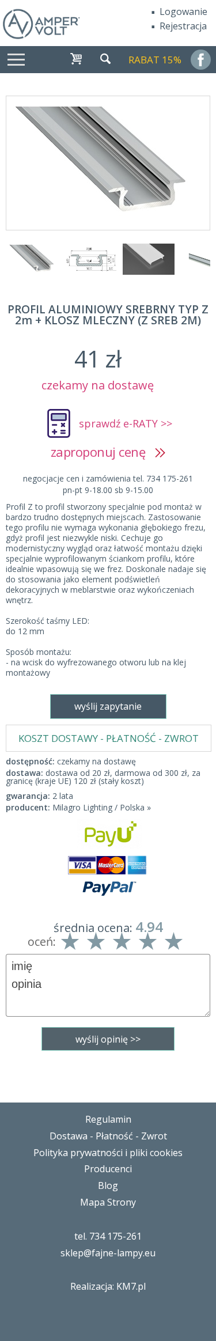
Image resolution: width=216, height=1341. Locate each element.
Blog (108, 1185)
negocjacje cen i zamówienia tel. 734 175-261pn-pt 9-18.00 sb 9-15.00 (108, 484)
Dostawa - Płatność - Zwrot (108, 1136)
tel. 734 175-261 (108, 1236)
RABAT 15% (154, 59)
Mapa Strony (108, 1202)
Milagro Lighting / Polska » (101, 807)
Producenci (108, 1168)
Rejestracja (183, 26)
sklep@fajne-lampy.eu (108, 1253)
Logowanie (183, 11)
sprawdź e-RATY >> (125, 423)
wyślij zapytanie (108, 706)
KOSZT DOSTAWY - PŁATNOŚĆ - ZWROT (108, 738)
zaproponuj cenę (103, 451)
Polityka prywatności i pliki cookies (108, 1152)
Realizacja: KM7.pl (108, 1286)
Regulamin (108, 1119)
